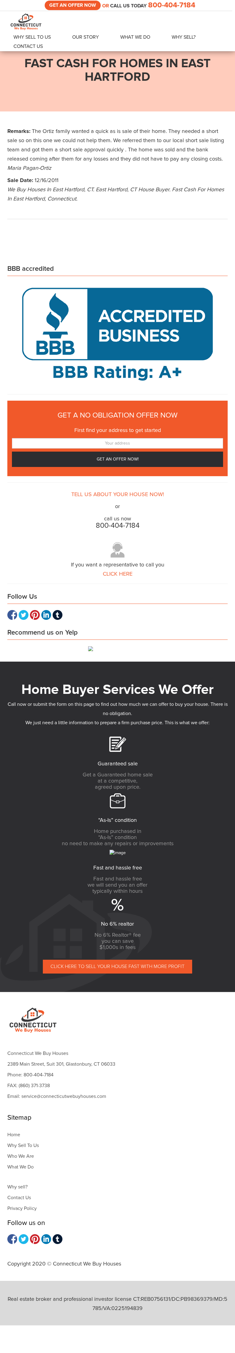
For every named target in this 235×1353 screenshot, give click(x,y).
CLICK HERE (117, 574)
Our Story (85, 37)
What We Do (135, 37)
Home (13, 1134)
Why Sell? (184, 37)
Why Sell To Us (32, 37)
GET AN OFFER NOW (72, 5)
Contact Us (28, 46)
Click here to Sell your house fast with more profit (117, 966)
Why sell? (17, 1186)
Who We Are (20, 1156)
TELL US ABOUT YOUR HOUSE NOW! (117, 494)
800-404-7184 (171, 5)
